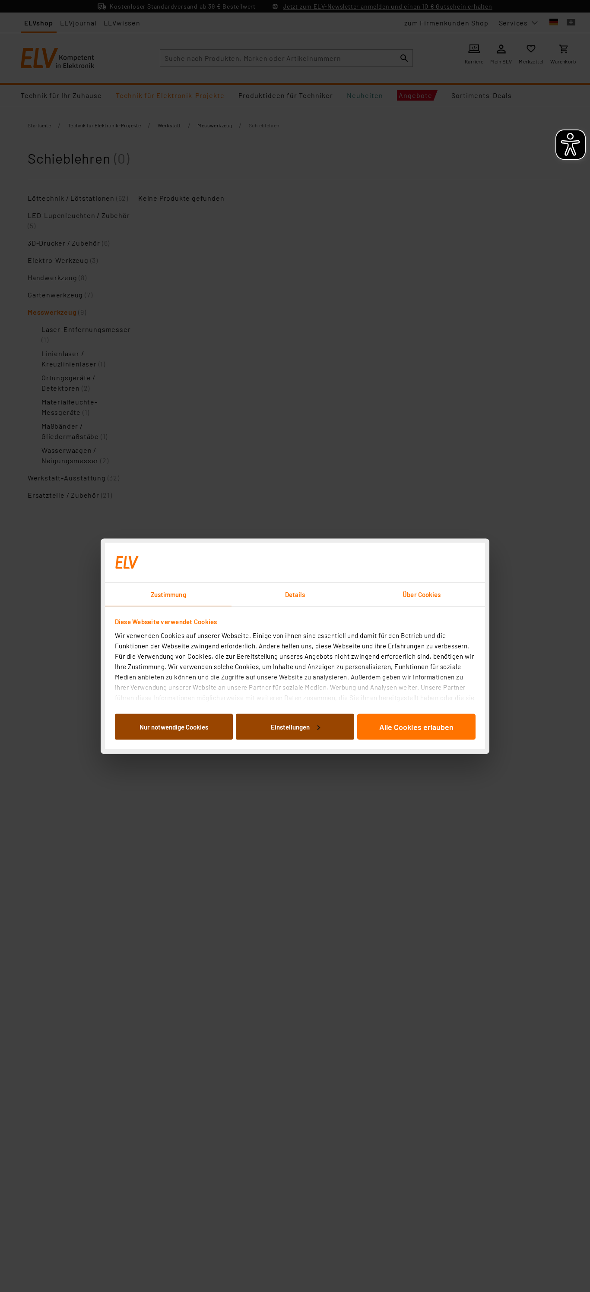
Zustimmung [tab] (168, 594)
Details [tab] (295, 594)
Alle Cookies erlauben (416, 726)
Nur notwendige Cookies (174, 726)
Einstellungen (290, 726)
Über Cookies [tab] (422, 594)
